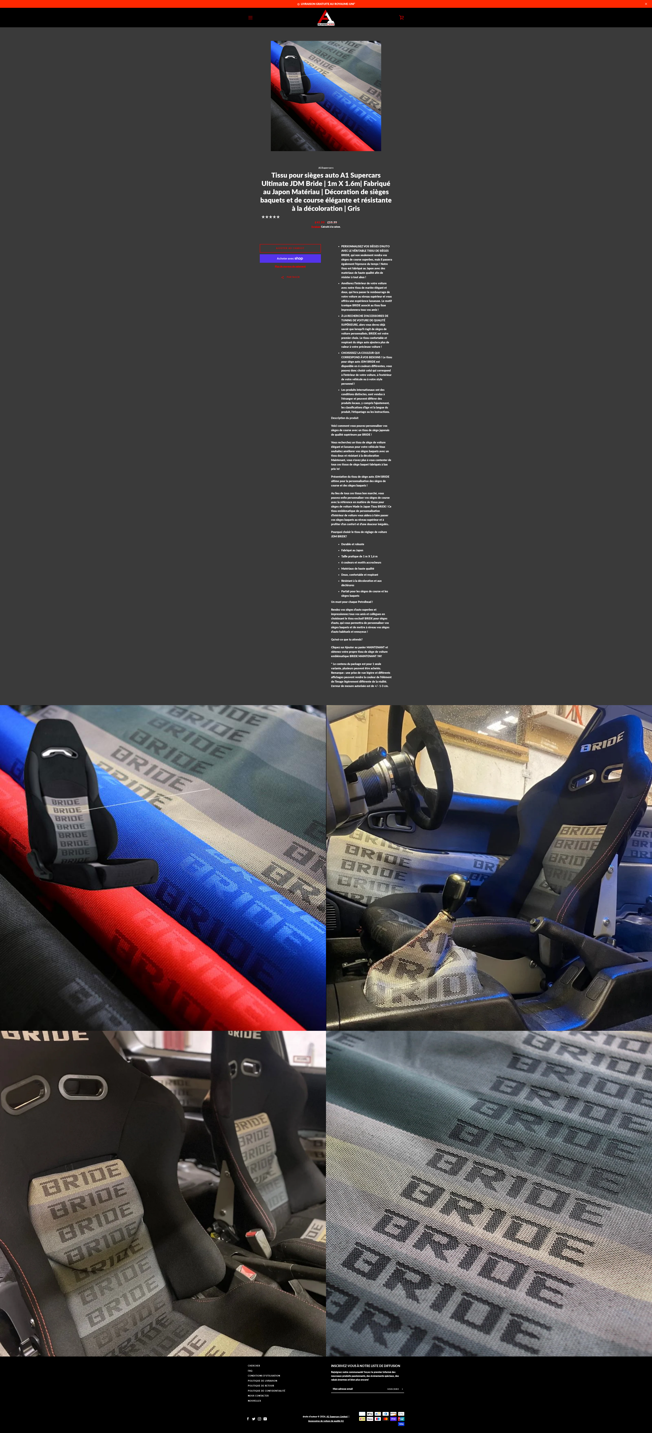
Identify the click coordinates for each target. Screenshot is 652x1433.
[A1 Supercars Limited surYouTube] (265, 1418)
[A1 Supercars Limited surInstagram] (259, 1418)
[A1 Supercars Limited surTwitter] (253, 1418)
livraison (316, 226)
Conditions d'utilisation (264, 1375)
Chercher (254, 1365)
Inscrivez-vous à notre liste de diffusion (365, 1366)
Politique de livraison (262, 1381)
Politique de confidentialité (266, 1391)
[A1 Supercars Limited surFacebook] (248, 1418)
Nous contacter (258, 1395)
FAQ (250, 1371)
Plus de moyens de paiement (290, 266)
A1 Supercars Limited (337, 1416)
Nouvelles (254, 1401)
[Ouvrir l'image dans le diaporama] (326, 96)
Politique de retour (261, 1385)
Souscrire (393, 1389)
